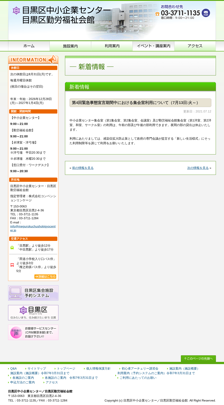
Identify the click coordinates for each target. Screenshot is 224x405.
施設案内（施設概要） (70, 45)
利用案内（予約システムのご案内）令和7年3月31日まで (156, 373)
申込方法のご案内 (112, 45)
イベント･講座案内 (153, 45)
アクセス (195, 45)
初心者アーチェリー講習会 (140, 368)
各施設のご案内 (23, 377)
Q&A (13, 368)
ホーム (29, 45)
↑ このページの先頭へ (198, 358)
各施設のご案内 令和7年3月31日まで (71, 377)
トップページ (66, 368)
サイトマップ (37, 368)
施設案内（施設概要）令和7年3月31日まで (39, 373)
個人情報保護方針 (98, 368)
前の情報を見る (83, 168)
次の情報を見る (198, 168)
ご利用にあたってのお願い (138, 377)
